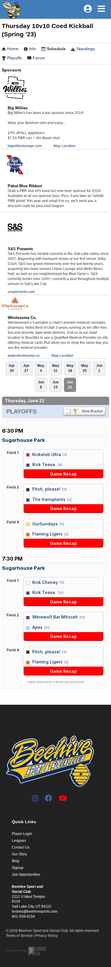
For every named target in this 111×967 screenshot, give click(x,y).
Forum (39, 58)
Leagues (19, 841)
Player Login (22, 834)
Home (12, 48)
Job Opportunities (26, 874)
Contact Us (21, 847)
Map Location (64, 146)
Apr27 (26, 368)
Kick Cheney (45, 582)
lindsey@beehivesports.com (34, 911)
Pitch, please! (46, 488)
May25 (84, 368)
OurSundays (45, 523)
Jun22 (70, 384)
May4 (40, 368)
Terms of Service (19, 936)
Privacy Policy (46, 936)
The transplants (48, 499)
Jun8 (41, 384)
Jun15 (55, 384)
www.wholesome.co (24, 356)
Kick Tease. (44, 464)
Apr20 (12, 368)
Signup (17, 868)
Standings (85, 48)
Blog (15, 861)
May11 (55, 368)
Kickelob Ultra (46, 454)
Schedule (56, 48)
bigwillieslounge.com (25, 146)
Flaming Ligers (47, 533)
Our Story (19, 854)
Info (32, 48)
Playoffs (14, 58)
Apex (37, 627)
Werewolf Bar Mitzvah (55, 616)
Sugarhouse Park (23, 440)
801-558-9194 (23, 916)
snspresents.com (21, 292)
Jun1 (99, 368)
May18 (70, 368)
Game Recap (63, 473)
